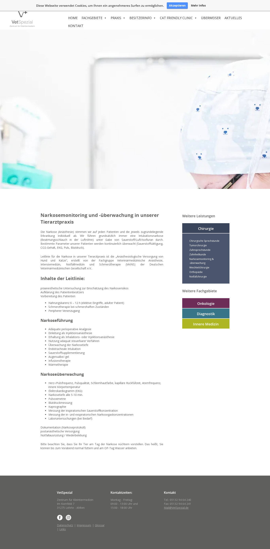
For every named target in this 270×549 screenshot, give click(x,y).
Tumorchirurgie (198, 245)
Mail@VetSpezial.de (176, 508)
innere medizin (206, 324)
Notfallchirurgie (198, 276)
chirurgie (206, 228)
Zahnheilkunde (197, 254)
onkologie (205, 303)
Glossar (100, 525)
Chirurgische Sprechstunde (204, 241)
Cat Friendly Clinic (176, 18)
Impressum (84, 525)
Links (62, 529)
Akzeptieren (177, 5)
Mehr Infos (198, 5)
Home (73, 18)
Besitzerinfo (140, 18)
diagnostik (206, 313)
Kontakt (75, 26)
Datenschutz (65, 525)
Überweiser (211, 18)
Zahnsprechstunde (200, 250)
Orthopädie (196, 272)
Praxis (116, 18)
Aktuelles (233, 18)
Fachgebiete (92, 18)
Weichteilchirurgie (199, 267)
